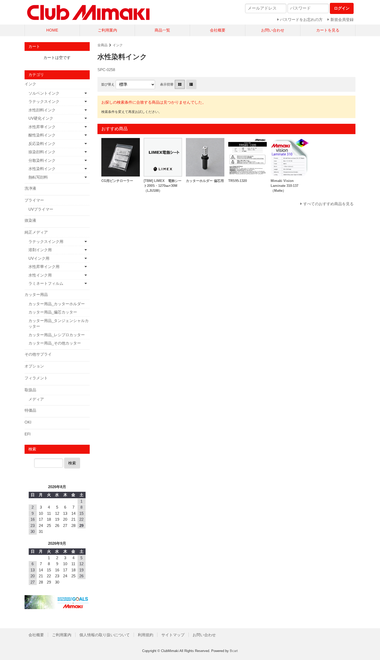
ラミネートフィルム (45, 283)
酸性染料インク (42, 135)
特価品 (30, 410)
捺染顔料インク (42, 152)
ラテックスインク (43, 101)
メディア (36, 399)
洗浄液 (30, 188)
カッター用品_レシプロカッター (56, 335)
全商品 (102, 45)
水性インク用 (40, 275)
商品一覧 (162, 30)
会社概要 (217, 30)
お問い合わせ (272, 30)
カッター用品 (36, 294)
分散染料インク (42, 160)
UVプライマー (40, 209)
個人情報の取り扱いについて (104, 635)
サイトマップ (173, 635)
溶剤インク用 (40, 250)
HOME (52, 30)
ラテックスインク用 (45, 241)
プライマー (34, 200)
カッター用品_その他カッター (54, 343)
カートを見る (327, 30)
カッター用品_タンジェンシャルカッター (58, 323)
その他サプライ (38, 354)
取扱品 (30, 390)
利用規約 (145, 635)
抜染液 (30, 220)
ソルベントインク (43, 93)
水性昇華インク (42, 127)
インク (118, 45)
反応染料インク (42, 143)
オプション (34, 366)
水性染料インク (42, 168)
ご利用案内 (107, 30)
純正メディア (36, 232)
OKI (28, 422)
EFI (28, 434)
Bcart (234, 651)
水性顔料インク (42, 110)
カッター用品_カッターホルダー (56, 304)
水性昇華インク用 (43, 266)
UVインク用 (38, 258)
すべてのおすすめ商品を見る (328, 204)
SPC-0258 (106, 69)
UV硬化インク (40, 118)
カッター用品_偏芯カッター (52, 312)
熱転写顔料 (38, 177)
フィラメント (36, 378)
